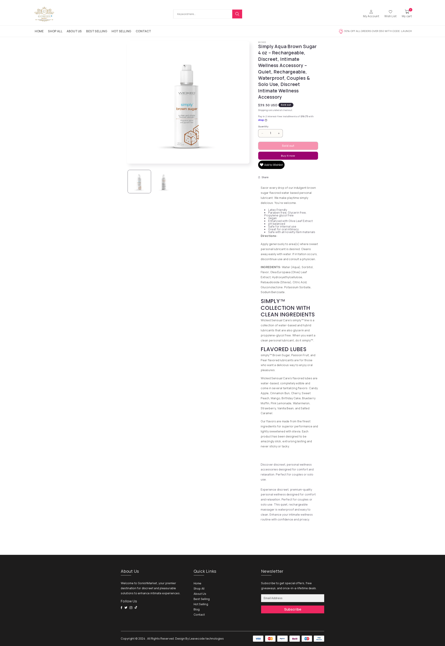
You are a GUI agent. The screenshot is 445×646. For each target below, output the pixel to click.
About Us (74, 31)
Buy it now (288, 156)
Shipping (263, 110)
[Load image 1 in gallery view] (139, 181)
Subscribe (292, 609)
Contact (143, 31)
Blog (197, 609)
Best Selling (96, 31)
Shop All (55, 31)
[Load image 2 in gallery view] (164, 181)
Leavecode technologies (206, 638)
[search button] (237, 14)
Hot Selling (121, 31)
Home (39, 31)
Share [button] (265, 177)
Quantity (263, 126)
